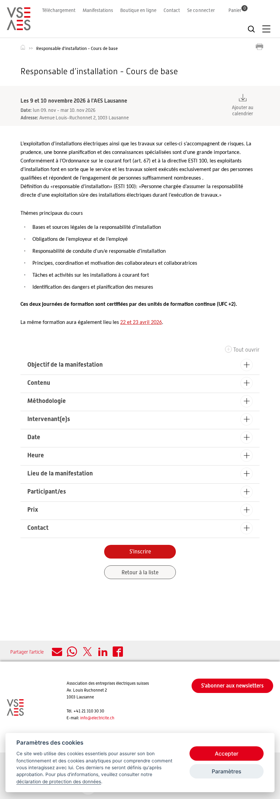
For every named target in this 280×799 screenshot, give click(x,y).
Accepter (226, 753)
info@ (86, 718)
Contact (172, 10)
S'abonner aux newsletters (232, 685)
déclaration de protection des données (58, 781)
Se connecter (201, 10)
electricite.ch (103, 718)
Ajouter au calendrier (242, 110)
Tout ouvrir (246, 350)
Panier (237, 10)
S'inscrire (140, 552)
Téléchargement (58, 10)
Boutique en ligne (138, 10)
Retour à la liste (140, 572)
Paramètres (226, 771)
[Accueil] (19, 27)
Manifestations (98, 10)
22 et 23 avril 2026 (141, 322)
